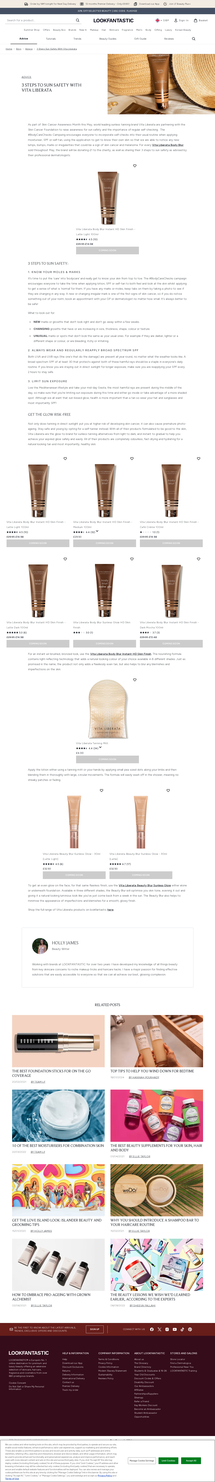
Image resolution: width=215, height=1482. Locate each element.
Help (64, 1359)
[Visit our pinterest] (190, 1329)
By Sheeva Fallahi (142, 1305)
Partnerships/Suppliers (146, 1393)
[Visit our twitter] (159, 1329)
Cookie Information (108, 1367)
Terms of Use (12, 1479)
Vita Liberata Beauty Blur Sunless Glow (145, 885)
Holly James (65, 943)
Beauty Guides (107, 38)
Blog (18, 49)
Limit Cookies (168, 1460)
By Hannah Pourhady (144, 1077)
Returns (66, 1370)
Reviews (169, 38)
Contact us (68, 1382)
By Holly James (41, 1230)
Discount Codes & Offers (147, 1378)
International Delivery (73, 1378)
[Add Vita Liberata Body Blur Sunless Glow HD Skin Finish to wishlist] (132, 559)
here (110, 909)
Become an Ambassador (147, 1409)
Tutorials (51, 38)
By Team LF (38, 1081)
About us (139, 1359)
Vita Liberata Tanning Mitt (92, 743)
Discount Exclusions (73, 1367)
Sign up (94, 1329)
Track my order (70, 1390)
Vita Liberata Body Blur (168, 145)
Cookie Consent (17, 1383)
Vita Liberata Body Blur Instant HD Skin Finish (120, 654)
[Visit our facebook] (152, 1329)
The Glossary (141, 1363)
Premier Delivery (70, 1386)
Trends (77, 38)
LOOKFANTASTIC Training (183, 1370)
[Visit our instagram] (167, 1329)
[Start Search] (78, 20)
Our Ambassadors (144, 1386)
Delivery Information (73, 1374)
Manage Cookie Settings (142, 1460)
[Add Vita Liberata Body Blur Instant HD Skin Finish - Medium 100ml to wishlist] (132, 458)
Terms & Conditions (108, 1359)
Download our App (72, 1363)
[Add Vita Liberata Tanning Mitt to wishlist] (135, 680)
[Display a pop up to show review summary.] (97, 531)
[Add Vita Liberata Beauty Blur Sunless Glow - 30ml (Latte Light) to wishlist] (101, 790)
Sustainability (105, 1374)
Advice (23, 38)
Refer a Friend (141, 1401)
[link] (181, 20)
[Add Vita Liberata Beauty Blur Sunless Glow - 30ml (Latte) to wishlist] (168, 790)
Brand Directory (142, 1367)
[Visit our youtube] (175, 1329)
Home (9, 49)
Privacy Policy (105, 1363)
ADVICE (27, 77)
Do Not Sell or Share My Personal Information (26, 1388)
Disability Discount (144, 1382)
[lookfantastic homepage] (114, 20)
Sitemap (138, 1397)
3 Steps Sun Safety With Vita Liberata (57, 49)
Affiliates (139, 1390)
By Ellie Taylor (139, 1156)
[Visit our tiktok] (182, 1329)
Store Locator (177, 1359)
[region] (107, 1461)
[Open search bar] (193, 39)
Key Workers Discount (146, 1405)
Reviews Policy (106, 1378)
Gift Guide (140, 38)
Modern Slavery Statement (112, 1370)
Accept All (191, 1460)
